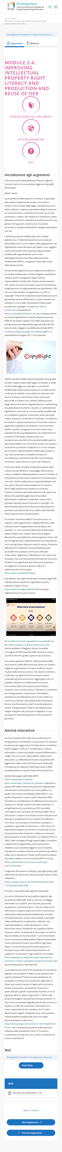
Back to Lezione (31, 1110)
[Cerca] (48, 7)
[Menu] (55, 7)
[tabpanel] (31, 561)
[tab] (14, 43)
